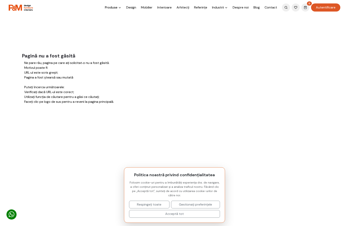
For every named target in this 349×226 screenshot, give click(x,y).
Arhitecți (183, 7)
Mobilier (146, 7)
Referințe (200, 7)
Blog (256, 7)
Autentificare (325, 7)
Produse (111, 7)
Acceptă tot (174, 214)
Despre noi (241, 7)
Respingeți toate (149, 204)
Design (131, 7)
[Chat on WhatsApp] (11, 214)
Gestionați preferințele (195, 204)
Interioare (164, 7)
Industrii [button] (218, 7)
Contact (271, 7)
